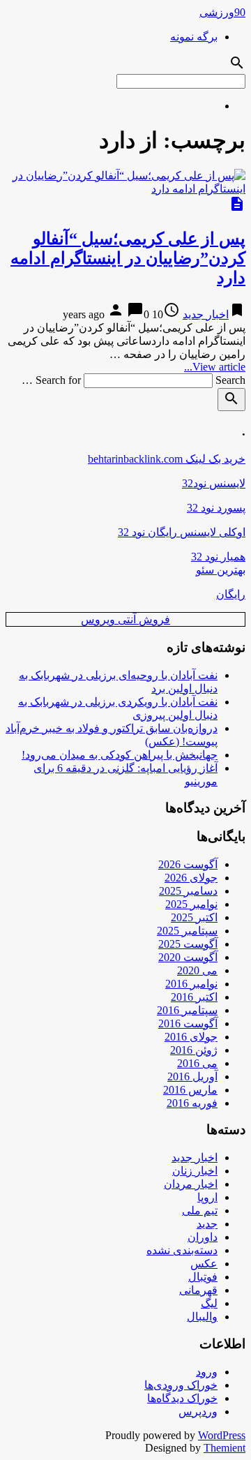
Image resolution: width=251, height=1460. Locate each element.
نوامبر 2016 (191, 984)
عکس (204, 1263)
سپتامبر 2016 (187, 1010)
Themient (224, 1448)
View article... (214, 367)
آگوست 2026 (188, 864)
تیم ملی (200, 1210)
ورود (207, 1372)
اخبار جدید (206, 314)
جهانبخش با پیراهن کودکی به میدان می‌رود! (120, 755)
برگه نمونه (194, 37)
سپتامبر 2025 (187, 931)
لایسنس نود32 (213, 483)
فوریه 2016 (192, 1103)
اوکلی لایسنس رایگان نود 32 (181, 532)
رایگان (230, 594)
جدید (207, 1224)
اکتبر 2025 (194, 917)
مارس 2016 (190, 1090)
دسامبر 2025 (188, 891)
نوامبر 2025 (191, 904)
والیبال (202, 1317)
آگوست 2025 (188, 944)
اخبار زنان (195, 1171)
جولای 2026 (191, 878)
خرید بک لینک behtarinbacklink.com (166, 459)
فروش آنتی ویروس (125, 619)
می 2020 (197, 970)
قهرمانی (198, 1290)
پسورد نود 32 (216, 508)
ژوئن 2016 (194, 1050)
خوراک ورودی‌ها (181, 1385)
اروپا (207, 1197)
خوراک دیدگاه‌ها (182, 1398)
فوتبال (203, 1277)
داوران (203, 1237)
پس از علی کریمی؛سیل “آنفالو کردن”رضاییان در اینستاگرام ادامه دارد (127, 258)
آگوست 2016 (188, 1023)
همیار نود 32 (218, 557)
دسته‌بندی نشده (182, 1250)
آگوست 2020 (188, 957)
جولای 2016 (191, 1037)
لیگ (209, 1303)
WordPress (221, 1435)
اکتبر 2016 (194, 997)
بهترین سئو (220, 570)
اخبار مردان (191, 1184)
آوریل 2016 (192, 1076)
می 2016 (197, 1063)
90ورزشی (222, 12)
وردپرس (198, 1411)
